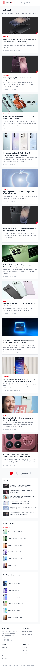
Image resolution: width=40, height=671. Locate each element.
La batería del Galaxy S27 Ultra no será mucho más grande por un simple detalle (23, 485)
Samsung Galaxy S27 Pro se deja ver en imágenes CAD (21, 491)
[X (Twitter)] (22, 3)
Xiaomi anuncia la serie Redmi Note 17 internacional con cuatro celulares (20, 502)
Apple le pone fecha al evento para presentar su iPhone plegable (23, 508)
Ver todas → (5, 658)
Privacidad (24, 650)
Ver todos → (6, 527)
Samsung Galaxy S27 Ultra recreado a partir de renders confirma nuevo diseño (23, 513)
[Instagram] (24, 3)
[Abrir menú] (36, 3)
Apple (3, 650)
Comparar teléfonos (27, 631)
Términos (24, 653)
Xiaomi (3, 653)
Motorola (4, 656)
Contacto (24, 647)
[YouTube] (27, 3)
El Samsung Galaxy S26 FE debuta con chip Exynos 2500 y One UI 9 (22, 497)
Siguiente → (26, 473)
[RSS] (29, 3)
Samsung (4, 647)
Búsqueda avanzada (27, 634)
